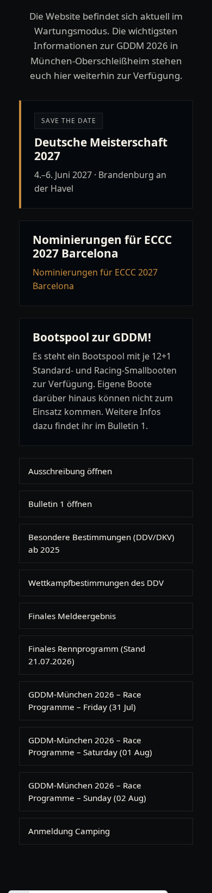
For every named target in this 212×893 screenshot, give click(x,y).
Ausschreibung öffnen (70, 471)
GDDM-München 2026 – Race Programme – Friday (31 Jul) (84, 700)
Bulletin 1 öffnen (60, 503)
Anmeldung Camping (69, 830)
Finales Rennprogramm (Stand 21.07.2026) (86, 654)
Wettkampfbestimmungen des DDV (96, 582)
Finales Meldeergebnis (72, 615)
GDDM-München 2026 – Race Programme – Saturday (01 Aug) (90, 746)
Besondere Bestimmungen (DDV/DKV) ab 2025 (101, 543)
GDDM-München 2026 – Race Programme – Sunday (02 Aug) (87, 791)
